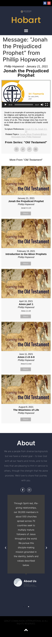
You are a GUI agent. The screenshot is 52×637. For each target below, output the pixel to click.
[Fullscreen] (46, 104)
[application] (26, 93)
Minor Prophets (33, 134)
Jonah (22, 134)
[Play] (5, 104)
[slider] (24, 104)
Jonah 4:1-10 (31, 129)
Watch (25, 213)
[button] (26, 31)
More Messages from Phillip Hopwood (29, 135)
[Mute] (42, 104)
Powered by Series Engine (26, 430)
